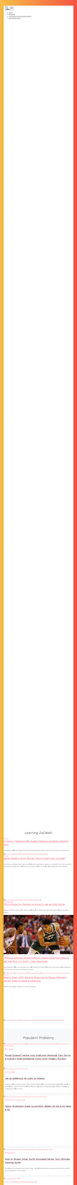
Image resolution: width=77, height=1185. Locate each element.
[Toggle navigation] (11, 8)
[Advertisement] (38, 884)
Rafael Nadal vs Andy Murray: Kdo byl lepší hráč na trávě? (35, 858)
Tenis (7, 838)
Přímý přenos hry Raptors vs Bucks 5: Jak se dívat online (34, 904)
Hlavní (11, 12)
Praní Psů (12, 14)
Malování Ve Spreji (14, 18)
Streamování (9, 902)
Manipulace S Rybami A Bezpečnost (20, 16)
